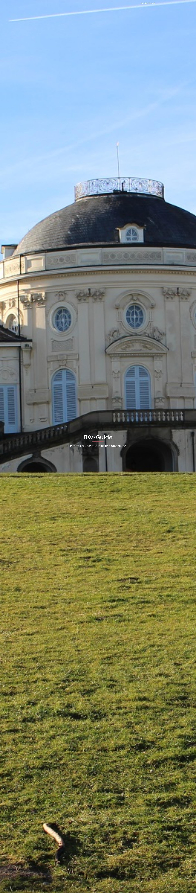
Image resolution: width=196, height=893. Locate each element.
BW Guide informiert (148, 3)
